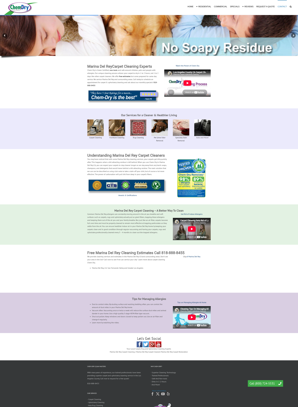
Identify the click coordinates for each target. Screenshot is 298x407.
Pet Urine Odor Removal (159, 139)
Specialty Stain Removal (181, 139)
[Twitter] (157, 394)
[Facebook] (152, 394)
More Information (159, 391)
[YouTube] (163, 394)
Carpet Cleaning (95, 137)
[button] (291, 6)
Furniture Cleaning (117, 137)
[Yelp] (168, 394)
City (184, 256)
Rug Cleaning (138, 137)
